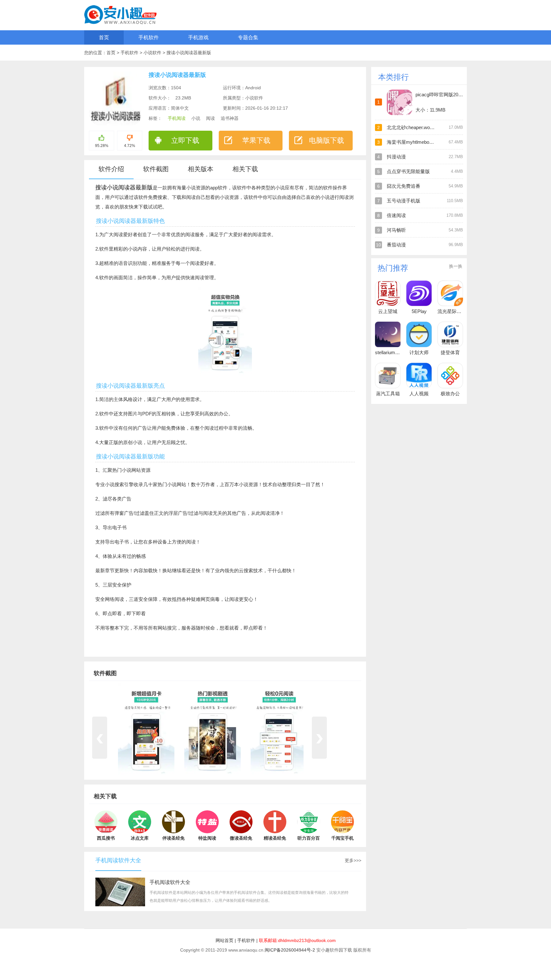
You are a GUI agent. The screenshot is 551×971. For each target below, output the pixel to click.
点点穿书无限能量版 (408, 171)
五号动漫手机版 (403, 200)
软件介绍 (111, 168)
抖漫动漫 (396, 156)
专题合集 (248, 37)
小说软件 (153, 52)
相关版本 (200, 168)
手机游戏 (198, 37)
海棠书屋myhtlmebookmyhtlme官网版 (427, 142)
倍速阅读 (396, 215)
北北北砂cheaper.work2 (412, 127)
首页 (104, 37)
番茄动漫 (396, 244)
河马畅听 (396, 230)
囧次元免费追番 (403, 186)
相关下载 (245, 168)
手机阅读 (177, 118)
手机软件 (148, 37)
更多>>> (353, 860)
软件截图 (156, 168)
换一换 (455, 266)
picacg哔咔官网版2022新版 (444, 94)
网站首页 (224, 940)
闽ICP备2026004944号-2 (290, 950)
